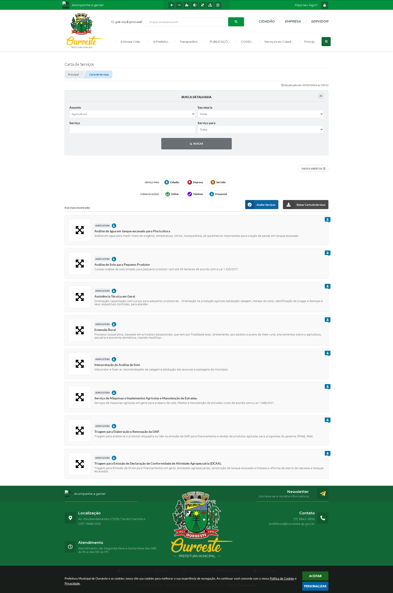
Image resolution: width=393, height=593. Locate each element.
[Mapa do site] (210, 5)
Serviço (74, 123)
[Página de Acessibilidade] (217, 5)
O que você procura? (126, 22)
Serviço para (206, 123)
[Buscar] (236, 21)
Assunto (75, 107)
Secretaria (205, 107)
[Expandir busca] (321, 96)
